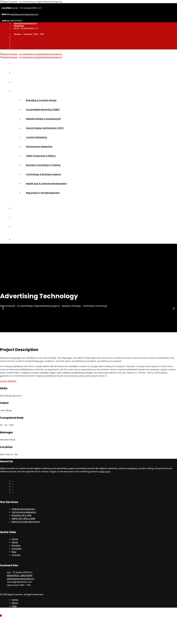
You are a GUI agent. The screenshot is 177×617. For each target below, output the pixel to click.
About (16, 72)
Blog (15, 208)
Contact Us (19, 226)
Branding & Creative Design (41, 100)
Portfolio (17, 82)
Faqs (14, 606)
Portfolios (17, 548)
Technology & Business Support (43, 174)
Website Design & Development (43, 118)
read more (104, 471)
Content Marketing (36, 137)
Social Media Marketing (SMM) (43, 109)
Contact (16, 554)
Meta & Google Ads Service (26, 521)
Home (16, 63)
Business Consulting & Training (43, 165)
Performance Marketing (39, 146)
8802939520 (19, 26)
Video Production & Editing (40, 155)
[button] (3, 308)
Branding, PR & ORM (21, 515)
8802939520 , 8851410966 (19, 575)
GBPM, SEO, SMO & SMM (23, 518)
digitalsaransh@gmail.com (24, 14)
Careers (17, 217)
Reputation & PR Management (43, 192)
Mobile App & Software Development (46, 183)
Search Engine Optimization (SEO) (45, 128)
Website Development (23, 508)
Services (18, 91)
